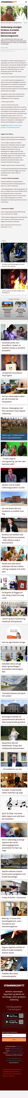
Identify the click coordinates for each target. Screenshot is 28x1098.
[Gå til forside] (9, 2)
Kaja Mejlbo (19, 1046)
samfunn (4, 240)
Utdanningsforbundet (16, 1051)
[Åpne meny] (26, 2)
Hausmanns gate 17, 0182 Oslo (16, 1053)
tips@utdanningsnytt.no (16, 1048)
